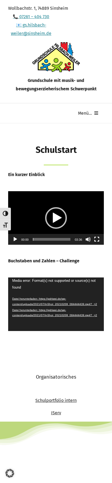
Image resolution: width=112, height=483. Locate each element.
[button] (56, 218)
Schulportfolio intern (56, 400)
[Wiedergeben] (15, 239)
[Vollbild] (96, 239)
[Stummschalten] (88, 239)
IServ (56, 412)
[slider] (51, 239)
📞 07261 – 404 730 (31, 16)
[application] (56, 218)
